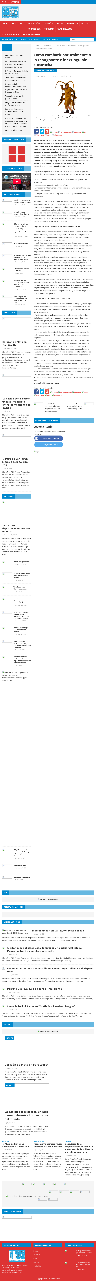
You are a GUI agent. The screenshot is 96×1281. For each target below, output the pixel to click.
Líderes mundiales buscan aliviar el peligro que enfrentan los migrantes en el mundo (20, 229)
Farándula (34, 29)
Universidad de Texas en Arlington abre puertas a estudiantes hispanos (22, 644)
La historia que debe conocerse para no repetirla (21, 575)
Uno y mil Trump (19, 865)
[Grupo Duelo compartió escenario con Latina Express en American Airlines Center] (47, 1186)
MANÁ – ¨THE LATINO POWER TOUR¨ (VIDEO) (22, 201)
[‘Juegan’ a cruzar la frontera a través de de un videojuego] (53, 1194)
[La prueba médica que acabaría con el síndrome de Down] (7, 260)
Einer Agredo (53, 76)
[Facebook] (36, 132)
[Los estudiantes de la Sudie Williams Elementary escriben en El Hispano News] (3, 968)
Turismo (49, 29)
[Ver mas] (13, 368)
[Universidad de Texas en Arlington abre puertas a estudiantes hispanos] (7, 646)
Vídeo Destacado (14, 169)
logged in (47, 431)
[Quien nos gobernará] (7, 566)
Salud (60, 23)
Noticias (17, 23)
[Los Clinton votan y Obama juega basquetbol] (7, 603)
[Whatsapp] (56, 135)
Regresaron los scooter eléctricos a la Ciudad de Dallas (14, 111)
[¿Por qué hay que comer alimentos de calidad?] (53, 1201)
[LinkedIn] (76, 132)
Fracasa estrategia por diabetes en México (20, 630)
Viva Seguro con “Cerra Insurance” (20, 588)
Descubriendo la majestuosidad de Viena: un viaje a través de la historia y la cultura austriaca (79, 1148)
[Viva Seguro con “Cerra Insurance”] (7, 592)
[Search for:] (82, 39)
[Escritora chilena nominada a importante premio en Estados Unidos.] (7, 661)
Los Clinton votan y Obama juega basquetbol (21, 601)
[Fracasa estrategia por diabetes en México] (7, 632)
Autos (84, 23)
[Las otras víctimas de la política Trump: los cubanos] (27, 1186)
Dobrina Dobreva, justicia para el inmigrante (34, 988)
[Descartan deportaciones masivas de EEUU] (16, 521)
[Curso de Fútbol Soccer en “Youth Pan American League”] (3, 1006)
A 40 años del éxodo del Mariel (21, 270)
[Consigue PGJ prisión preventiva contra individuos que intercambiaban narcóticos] (16, 680)
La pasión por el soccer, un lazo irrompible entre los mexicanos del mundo (15, 64)
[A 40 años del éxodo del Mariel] (7, 273)
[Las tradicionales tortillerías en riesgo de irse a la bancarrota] (58, 1186)
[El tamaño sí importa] (7, 882)
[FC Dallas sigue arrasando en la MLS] (7, 217)
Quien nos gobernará (21, 562)
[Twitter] (42, 132)
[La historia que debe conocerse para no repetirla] (7, 578)
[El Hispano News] (16, 1256)
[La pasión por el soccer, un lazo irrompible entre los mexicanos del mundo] (16, 394)
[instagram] (94, 2)
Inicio (5, 23)
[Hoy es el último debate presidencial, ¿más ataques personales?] (7, 285)
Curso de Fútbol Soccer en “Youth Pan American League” (41, 1006)
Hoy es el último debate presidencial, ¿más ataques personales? (21, 284)
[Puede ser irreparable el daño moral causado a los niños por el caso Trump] (7, 617)
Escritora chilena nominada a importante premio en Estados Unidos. (22, 660)
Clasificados (64, 29)
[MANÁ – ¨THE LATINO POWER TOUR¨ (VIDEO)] (7, 205)
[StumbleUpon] (65, 132)
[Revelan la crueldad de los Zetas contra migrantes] (74, 1194)
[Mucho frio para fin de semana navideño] (37, 1186)
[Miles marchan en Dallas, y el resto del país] (16, 933)
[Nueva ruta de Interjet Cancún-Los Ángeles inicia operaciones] (85, 1194)
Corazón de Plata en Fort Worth (14, 343)
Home (35, 1251)
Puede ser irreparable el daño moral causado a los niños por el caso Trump (21, 615)
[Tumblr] (54, 132)
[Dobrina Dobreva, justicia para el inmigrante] (3, 988)
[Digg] (48, 135)
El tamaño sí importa (21, 877)
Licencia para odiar (20, 243)
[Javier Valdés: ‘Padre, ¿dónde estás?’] (68, 1186)
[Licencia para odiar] (7, 248)
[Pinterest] (89, 2)
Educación (34, 23)
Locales (64, 76)
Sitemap (36, 1262)
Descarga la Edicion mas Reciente (21, 34)
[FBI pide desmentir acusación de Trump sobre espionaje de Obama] (7, 854)
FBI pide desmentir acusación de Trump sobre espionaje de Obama (21, 853)
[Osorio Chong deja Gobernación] (27, 1196)
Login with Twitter (51, 444)
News (35, 1258)
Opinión (48, 23)
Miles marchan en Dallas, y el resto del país (58, 930)
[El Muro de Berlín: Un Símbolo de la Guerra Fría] (16, 455)
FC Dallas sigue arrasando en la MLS (21, 213)
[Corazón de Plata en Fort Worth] (16, 338)
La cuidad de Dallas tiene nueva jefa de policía (83, 1265)
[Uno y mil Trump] (7, 870)
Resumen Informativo (13, 130)
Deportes (72, 23)
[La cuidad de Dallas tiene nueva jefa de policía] (69, 1267)
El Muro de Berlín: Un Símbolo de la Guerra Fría (15, 462)
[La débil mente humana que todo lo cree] (64, 1194)
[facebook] (80, 2)
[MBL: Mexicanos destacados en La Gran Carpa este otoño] (7, 301)
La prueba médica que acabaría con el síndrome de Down (22, 257)
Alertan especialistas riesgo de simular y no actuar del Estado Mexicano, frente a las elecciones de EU (44, 949)
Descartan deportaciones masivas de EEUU (16, 528)
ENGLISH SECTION (10, 2)
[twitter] (85, 2)
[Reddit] (85, 132)
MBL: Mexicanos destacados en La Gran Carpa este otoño (20, 299)
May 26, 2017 (41, 76)
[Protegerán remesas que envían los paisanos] (69, 1255)
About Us (36, 1255)
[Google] (47, 132)
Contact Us (37, 1266)
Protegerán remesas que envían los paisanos (84, 1252)
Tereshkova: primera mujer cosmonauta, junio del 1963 (47, 1145)
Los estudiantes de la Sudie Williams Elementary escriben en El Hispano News (50, 970)
